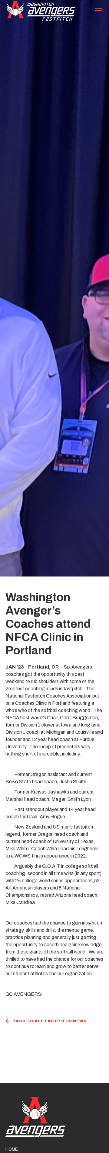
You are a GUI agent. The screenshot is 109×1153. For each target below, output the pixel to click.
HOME (11, 1149)
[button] (97, 10)
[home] (40, 10)
